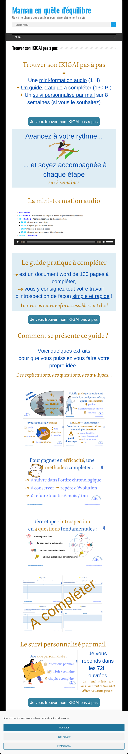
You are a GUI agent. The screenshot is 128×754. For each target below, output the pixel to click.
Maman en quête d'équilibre (51, 10)
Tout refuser (64, 736)
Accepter (64, 727)
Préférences (64, 745)
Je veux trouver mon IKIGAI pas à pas (64, 121)
